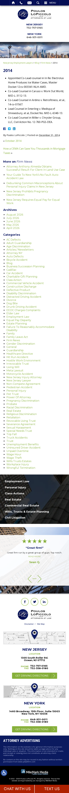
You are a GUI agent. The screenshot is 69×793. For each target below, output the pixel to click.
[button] (29, 579)
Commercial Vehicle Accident (25, 283)
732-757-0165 (34, 27)
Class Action (14, 280)
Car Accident (14, 273)
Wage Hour (13, 454)
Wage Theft (14, 457)
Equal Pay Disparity (18, 320)
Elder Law (12, 313)
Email (29, 2)
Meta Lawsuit (14, 370)
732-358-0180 (39, 668)
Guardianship (15, 350)
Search (38, 2)
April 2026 (12, 228)
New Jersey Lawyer (18, 380)
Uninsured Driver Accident (23, 447)
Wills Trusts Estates (18, 461)
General (11, 347)
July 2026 (12, 218)
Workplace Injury (17, 464)
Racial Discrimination (19, 407)
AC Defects (13, 239)
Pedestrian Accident (19, 387)
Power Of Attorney (18, 397)
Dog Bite (12, 303)
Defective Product (18, 290)
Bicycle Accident (17, 259)
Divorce (11, 300)
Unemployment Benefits (22, 444)
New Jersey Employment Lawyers (18, 62)
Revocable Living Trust (21, 420)
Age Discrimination (18, 246)
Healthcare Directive (19, 353)
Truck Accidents (16, 437)
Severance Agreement (20, 424)
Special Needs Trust (19, 430)
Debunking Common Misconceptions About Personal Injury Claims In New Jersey (34, 185)
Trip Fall (11, 434)
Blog (37, 62)
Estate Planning (16, 323)
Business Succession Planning (25, 266)
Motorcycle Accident (19, 373)
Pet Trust (12, 394)
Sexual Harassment (18, 427)
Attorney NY (14, 253)
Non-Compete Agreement (23, 383)
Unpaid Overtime (17, 451)
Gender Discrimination (20, 343)
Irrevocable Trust (17, 363)
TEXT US (52, 789)
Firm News (46, 62)
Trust (9, 441)
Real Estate (13, 410)
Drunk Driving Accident (21, 306)
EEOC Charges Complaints (23, 310)
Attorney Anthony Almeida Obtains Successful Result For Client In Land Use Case (35, 168)
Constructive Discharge (21, 286)
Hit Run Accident (17, 357)
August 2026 (14, 214)
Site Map (41, 624)
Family (10, 333)
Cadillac (11, 269)
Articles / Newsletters (20, 249)
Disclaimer (29, 624)
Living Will (12, 367)
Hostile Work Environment (23, 360)
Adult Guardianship (19, 243)
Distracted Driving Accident (23, 296)
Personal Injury (16, 390)
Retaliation (13, 417)
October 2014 (13, 141)
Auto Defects (14, 256)
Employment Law (17, 316)
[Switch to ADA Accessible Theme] (4, 773)
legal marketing (26, 781)
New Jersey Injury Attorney (24, 377)
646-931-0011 (35, 37)
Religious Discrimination (21, 414)
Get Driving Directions (31, 675)
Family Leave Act (17, 336)
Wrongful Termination (20, 467)
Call (21, 2)
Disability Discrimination (21, 293)
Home (13, 2)
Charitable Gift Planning (21, 276)
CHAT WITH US (17, 789)
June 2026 (13, 221)
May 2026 (12, 224)
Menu (52, 2)
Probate (11, 404)
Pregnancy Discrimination (22, 400)
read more (34, 556)
